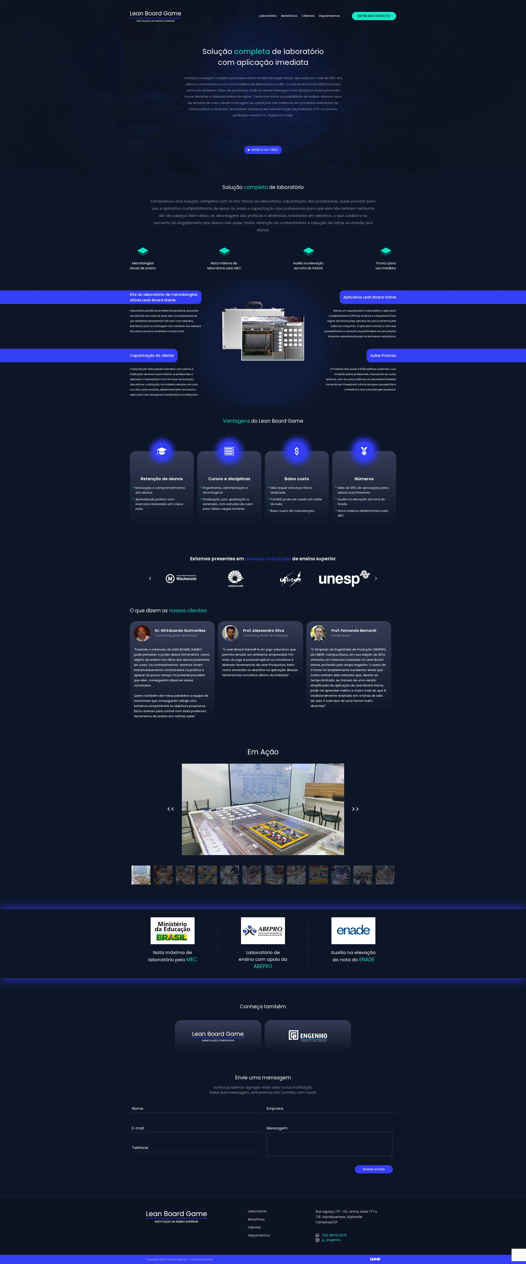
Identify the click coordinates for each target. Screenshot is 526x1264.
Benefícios (289, 16)
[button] (150, 579)
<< (171, 809)
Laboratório (268, 16)
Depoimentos (329, 16)
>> (355, 809)
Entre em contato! (374, 16)
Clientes (308, 16)
